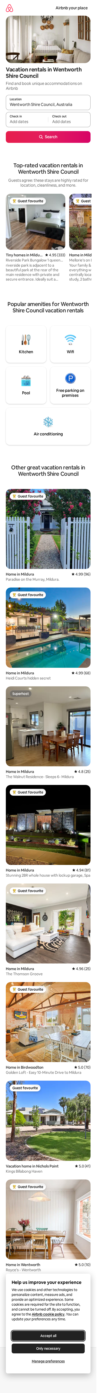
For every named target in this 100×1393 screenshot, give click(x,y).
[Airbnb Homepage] (9, 8)
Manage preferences (48, 1361)
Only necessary (48, 1348)
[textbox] (27, 122)
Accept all (48, 1336)
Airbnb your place (72, 8)
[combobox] (48, 105)
